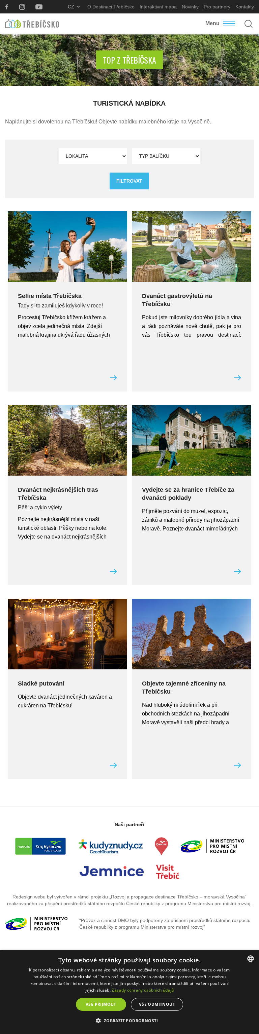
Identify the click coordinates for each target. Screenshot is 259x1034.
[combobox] (250, 958)
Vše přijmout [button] (101, 1004)
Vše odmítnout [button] (157, 1004)
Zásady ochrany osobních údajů (143, 990)
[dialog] (129, 992)
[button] (129, 1021)
